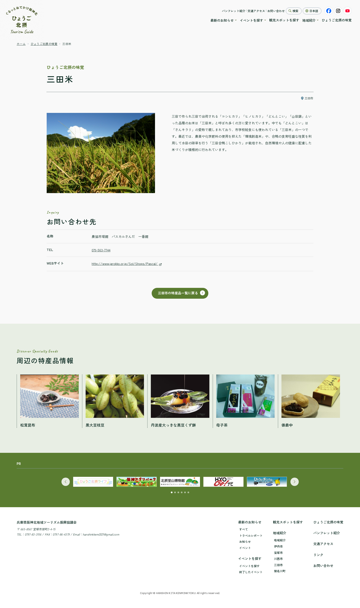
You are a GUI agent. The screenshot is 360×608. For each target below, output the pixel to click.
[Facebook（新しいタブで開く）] (329, 11)
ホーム (21, 44)
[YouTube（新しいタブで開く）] (347, 11)
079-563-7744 (101, 249)
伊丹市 (278, 546)
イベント (245, 548)
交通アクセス (256, 11)
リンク (318, 554)
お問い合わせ (276, 11)
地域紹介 (309, 20)
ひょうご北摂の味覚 (337, 19)
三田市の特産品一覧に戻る (178, 292)
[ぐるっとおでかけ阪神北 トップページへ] (22, 20)
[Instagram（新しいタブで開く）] (338, 11)
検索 (295, 11)
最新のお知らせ (222, 20)
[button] (65, 482)
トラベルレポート (250, 536)
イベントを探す (251, 20)
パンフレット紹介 (233, 11)
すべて (243, 529)
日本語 (313, 11)
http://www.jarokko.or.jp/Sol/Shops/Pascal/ (125, 263)
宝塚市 (278, 553)
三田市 (278, 565)
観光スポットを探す (284, 19)
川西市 (278, 559)
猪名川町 (280, 571)
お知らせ (245, 542)
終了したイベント (250, 572)
